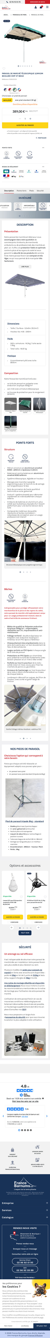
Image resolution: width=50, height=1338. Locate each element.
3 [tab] (24, 216)
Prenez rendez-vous (25, 1243)
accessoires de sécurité (15, 1017)
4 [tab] (27, 216)
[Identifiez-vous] (36, 7)
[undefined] (43, 1098)
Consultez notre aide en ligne (25, 1254)
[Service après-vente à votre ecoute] (37, 1159)
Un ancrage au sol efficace (18, 954)
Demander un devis (37, 2)
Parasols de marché (21, 15)
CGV (24, 1009)
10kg (14, 975)
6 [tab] (31, 216)
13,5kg (35, 975)
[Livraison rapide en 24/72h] (37, 1146)
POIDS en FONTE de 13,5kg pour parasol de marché (36, 901)
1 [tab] (19, 216)
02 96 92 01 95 (15, 2)
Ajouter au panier (25, 125)
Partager (42, 138)
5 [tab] (29, 216)
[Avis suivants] (47, 1116)
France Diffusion (35, 1335)
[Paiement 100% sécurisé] (12, 1149)
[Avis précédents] (3, 1116)
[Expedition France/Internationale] (12, 1162)
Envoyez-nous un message (25, 1249)
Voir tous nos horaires (24, 1277)
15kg (28, 978)
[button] (25, 266)
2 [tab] (22, 216)
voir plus (25, 1116)
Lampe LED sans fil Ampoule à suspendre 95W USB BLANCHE (12, 902)
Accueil (7, 15)
